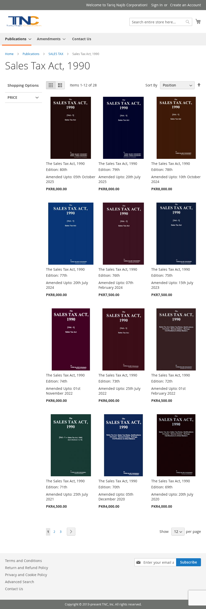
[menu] (103, 39)
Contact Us (81, 38)
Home (9, 54)
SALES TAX (55, 54)
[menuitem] (16, 39)
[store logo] (23, 21)
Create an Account (185, 5)
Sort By (151, 85)
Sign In (157, 5)
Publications (31, 54)
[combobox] (160, 22)
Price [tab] (12, 97)
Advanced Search (19, 581)
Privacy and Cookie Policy (26, 574)
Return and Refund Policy (26, 567)
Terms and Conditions (23, 560)
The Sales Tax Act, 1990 (65, 163)
